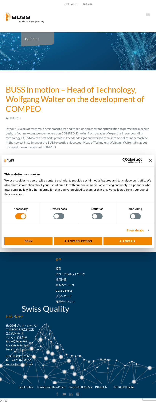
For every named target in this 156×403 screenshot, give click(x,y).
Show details (135, 230)
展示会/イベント (65, 301)
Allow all (127, 241)
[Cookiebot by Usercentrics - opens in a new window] (125, 160)
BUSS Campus (64, 290)
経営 (58, 268)
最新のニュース (65, 285)
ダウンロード (64, 296)
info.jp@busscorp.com (28, 349)
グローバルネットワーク (70, 274)
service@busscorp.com (19, 364)
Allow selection (78, 241)
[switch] (58, 216)
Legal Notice (26, 387)
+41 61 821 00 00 (20, 360)
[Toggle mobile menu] (148, 14)
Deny (29, 241)
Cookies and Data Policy (51, 387)
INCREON (101, 387)
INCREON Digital (124, 387)
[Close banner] (150, 160)
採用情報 (61, 279)
